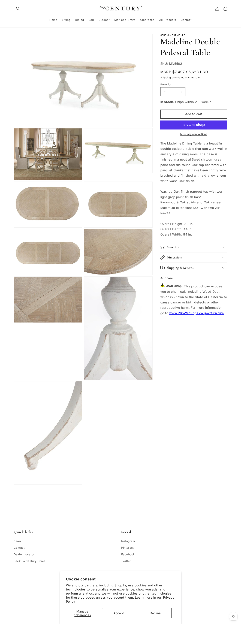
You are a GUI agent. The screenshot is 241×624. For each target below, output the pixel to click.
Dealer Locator (24, 554)
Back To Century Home (29, 561)
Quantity (165, 84)
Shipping (165, 77)
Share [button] (169, 278)
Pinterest (127, 547)
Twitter (126, 561)
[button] (18, 8)
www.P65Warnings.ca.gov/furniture (196, 313)
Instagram (128, 541)
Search (19, 541)
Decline (155, 613)
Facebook (128, 554)
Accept (118, 613)
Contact (19, 547)
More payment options (193, 134)
